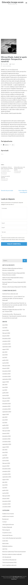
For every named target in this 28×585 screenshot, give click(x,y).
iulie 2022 (4, 449)
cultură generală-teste (8, 524)
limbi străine (5, 543)
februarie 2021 (6, 496)
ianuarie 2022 (5, 466)
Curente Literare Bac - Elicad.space (11, 314)
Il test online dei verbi (12, 294)
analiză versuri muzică (7, 516)
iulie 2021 (4, 482)
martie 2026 (5, 330)
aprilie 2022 (5, 458)
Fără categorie (6, 530)
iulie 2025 (4, 352)
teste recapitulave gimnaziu (9, 565)
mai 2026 (4, 327)
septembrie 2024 (6, 379)
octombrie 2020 (6, 506)
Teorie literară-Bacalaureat (9, 559)
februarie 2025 (6, 365)
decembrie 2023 (6, 403)
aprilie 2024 (5, 392)
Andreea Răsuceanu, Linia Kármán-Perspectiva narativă (19, 168)
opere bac (4, 549)
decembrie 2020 (6, 501)
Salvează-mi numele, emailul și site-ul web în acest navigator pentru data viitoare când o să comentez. (13, 238)
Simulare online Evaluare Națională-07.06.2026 (14, 287)
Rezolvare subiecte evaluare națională (11, 554)
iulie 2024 (4, 384)
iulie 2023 (4, 417)
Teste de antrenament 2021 (9, 562)
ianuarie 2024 (5, 401)
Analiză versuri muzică (8, 513)
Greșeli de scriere (6, 532)
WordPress (14, 579)
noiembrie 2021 (6, 471)
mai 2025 (4, 357)
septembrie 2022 (6, 444)
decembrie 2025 (6, 338)
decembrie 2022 (6, 436)
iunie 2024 (5, 387)
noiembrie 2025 (6, 341)
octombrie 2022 (6, 441)
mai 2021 (4, 487)
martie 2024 (5, 395)
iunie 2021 (5, 485)
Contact (4, 521)
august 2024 (5, 382)
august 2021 (5, 479)
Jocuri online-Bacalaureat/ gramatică (11, 538)
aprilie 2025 (5, 360)
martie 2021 (5, 493)
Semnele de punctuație (7, 190)
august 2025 (5, 349)
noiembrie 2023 (6, 406)
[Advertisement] (14, 22)
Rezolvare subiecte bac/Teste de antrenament (14, 551)
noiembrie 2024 (6, 373)
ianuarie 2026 (5, 336)
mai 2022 (4, 455)
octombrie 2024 (6, 376)
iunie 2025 (5, 354)
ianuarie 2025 (5, 368)
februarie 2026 (6, 333)
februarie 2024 (6, 398)
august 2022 (5, 447)
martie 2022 (5, 460)
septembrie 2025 (6, 346)
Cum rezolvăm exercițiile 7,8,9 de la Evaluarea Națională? (13, 298)
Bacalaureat (5, 519)
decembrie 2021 (6, 468)
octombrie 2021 (6, 474)
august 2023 (5, 414)
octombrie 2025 (6, 344)
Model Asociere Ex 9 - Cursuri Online (11, 296)
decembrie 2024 (6, 371)
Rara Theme (15, 577)
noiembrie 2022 (6, 439)
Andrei (4, 294)
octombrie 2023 (6, 409)
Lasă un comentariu (7, 66)
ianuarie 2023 (5, 433)
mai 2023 (4, 422)
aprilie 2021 (5, 490)
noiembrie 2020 (6, 504)
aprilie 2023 (5, 425)
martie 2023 (5, 428)
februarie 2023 (6, 430)
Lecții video (5, 540)
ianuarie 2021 (5, 498)
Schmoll (13, 64)
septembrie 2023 (6, 411)
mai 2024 (4, 390)
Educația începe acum (12, 2)
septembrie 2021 (6, 477)
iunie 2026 (5, 325)
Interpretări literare (7, 535)
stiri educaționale (6, 557)
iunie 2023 (5, 420)
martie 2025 (5, 363)
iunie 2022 (5, 452)
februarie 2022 (6, 463)
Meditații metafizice (7, 546)
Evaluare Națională (7, 527)
